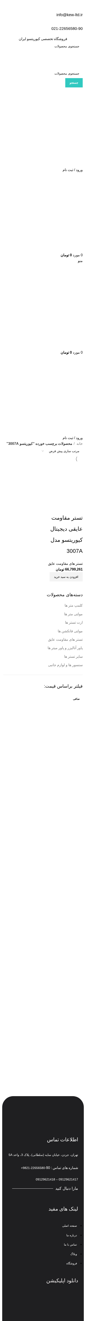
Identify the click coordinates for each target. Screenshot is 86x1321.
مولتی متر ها (73, 614)
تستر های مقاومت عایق (65, 639)
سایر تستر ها (73, 656)
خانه (79, 443)
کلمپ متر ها (74, 605)
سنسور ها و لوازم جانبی (65, 665)
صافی (76, 698)
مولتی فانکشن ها (70, 631)
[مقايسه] (77, 506)
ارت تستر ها (74, 622)
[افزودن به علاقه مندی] (53, 506)
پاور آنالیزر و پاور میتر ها (65, 648)
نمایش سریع (65, 506)
